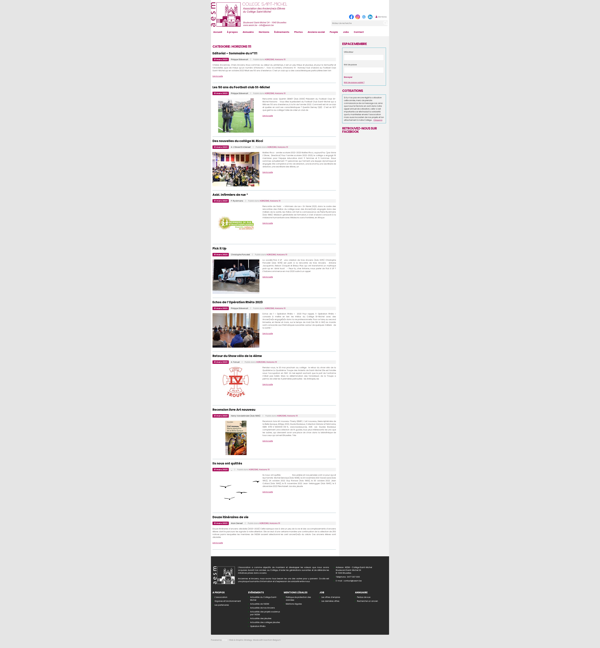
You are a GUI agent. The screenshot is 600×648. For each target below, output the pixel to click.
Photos (298, 32)
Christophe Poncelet (240, 254)
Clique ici (377, 120)
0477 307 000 (353, 577)
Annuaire (248, 32)
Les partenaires (222, 605)
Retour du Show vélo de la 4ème (237, 356)
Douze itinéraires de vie (230, 517)
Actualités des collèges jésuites (265, 622)
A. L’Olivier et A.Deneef (241, 147)
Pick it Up (219, 248)
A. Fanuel (235, 362)
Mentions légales (294, 604)
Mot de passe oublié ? (354, 82)
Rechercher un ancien (367, 601)
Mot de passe (350, 64)
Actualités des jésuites (260, 618)
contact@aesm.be (353, 580)
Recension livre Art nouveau (233, 410)
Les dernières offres (330, 601)
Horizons (264, 32)
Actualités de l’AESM (259, 604)
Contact (359, 32)
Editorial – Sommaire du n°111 (234, 53)
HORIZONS (269, 59)
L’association (221, 597)
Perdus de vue (363, 597)
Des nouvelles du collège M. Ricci (237, 141)
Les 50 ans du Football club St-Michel (241, 87)
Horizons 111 (280, 59)
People (334, 32)
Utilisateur (348, 52)
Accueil (217, 32)
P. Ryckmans (237, 200)
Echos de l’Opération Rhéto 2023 (237, 302)
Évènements (281, 32)
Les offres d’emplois (330, 597)
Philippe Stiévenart (239, 59)
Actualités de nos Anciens (262, 607)
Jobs (346, 32)
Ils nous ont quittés (227, 463)
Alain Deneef (237, 523)
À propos (232, 32)
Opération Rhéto (257, 626)
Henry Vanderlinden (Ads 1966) (245, 415)
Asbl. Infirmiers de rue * (230, 195)
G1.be (224, 640)
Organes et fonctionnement (228, 601)
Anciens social (316, 32)
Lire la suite (217, 76)
